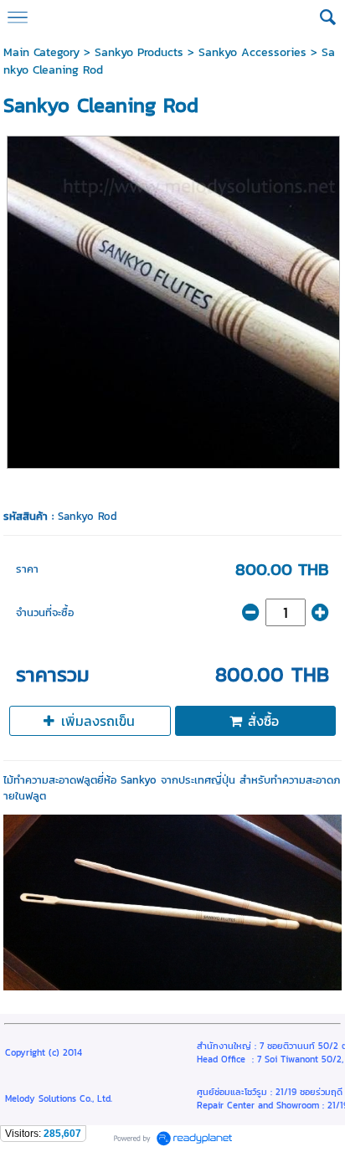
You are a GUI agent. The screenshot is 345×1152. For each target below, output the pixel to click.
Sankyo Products (139, 52)
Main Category (41, 52)
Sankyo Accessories (252, 52)
